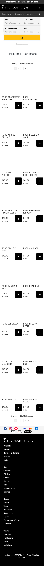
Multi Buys (8, 545)
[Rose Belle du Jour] (32, 121)
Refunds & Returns (11, 453)
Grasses (7, 478)
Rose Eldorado (10, 324)
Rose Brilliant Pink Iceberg (10, 211)
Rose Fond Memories (7, 363)
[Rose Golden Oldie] (32, 386)
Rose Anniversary (30, 98)
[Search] (22, 37)
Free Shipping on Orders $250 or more (22, 2)
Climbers (7, 471)
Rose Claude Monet (9, 249)
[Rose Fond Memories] (11, 348)
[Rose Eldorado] (11, 310)
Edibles (7, 474)
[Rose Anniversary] (32, 84)
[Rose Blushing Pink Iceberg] (32, 159)
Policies (7, 456)
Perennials (8, 509)
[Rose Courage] (32, 235)
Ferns (6, 541)
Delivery (7, 449)
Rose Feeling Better (30, 325)
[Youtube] (16, 428)
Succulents (8, 513)
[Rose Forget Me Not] (32, 348)
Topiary (7, 517)
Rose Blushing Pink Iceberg (31, 174)
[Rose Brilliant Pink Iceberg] (11, 197)
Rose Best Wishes (7, 174)
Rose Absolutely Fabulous (11, 98)
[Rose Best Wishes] (11, 159)
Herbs (6, 485)
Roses (6, 499)
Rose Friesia (9, 399)
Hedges (7, 481)
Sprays (6, 531)
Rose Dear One (31, 286)
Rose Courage (31, 248)
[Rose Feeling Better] (32, 310)
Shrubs (6, 502)
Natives (7, 492)
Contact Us (8, 446)
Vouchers (7, 534)
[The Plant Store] (15, 6)
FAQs (6, 460)
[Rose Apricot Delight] (11, 121)
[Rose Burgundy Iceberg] (32, 197)
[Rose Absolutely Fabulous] (11, 84)
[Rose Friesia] (11, 386)
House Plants (9, 488)
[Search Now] (40, 14)
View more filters (22, 44)
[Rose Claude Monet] (11, 235)
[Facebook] (6, 428)
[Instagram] (11, 428)
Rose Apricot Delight (9, 136)
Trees (6, 506)
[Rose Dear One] (32, 273)
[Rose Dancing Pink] (11, 273)
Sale (5, 467)
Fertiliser (7, 524)
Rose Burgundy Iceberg (31, 211)
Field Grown (8, 538)
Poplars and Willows (12, 520)
